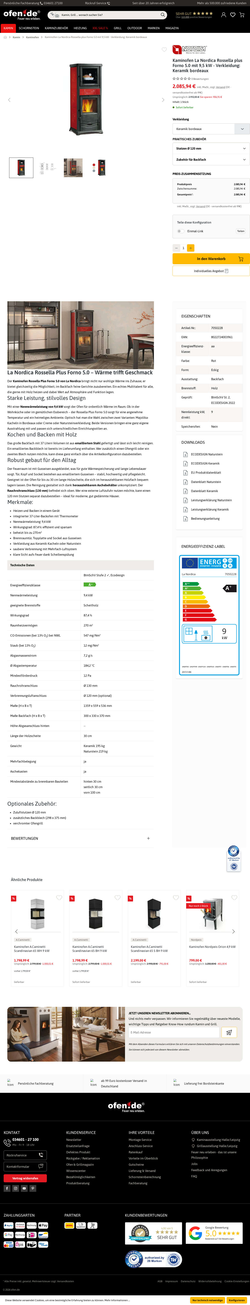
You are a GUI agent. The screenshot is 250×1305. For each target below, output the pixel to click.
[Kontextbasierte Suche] (55, 15)
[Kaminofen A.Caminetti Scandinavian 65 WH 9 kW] (37, 914)
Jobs (194, 1164)
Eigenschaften (195, 316)
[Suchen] (163, 15)
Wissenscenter (76, 1171)
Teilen (240, 231)
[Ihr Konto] (223, 15)
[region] (86, 111)
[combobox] (110, 15)
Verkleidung (181, 119)
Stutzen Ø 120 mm (188, 148)
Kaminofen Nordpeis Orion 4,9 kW (212, 947)
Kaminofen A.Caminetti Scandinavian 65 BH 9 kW (89, 949)
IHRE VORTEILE (141, 1132)
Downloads (193, 442)
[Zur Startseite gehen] (22, 14)
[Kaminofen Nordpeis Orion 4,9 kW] (212, 914)
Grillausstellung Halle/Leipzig (217, 1146)
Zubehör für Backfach (191, 159)
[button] (22, 168)
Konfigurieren (237, 1300)
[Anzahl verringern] (176, 248)
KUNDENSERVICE (81, 1132)
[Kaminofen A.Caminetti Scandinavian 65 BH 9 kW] (95, 914)
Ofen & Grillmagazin (80, 1164)
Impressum (171, 1281)
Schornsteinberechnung (145, 1177)
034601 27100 (53, 3)
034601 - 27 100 (25, 1139)
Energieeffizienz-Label (203, 546)
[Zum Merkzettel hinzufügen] (164, 49)
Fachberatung (138, 1183)
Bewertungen (24, 838)
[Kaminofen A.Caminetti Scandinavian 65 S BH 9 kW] (154, 914)
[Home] (5, 37)
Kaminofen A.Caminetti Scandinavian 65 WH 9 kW (31, 949)
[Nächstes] (163, 99)
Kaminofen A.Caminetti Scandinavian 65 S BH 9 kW (149, 949)
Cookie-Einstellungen (237, 1281)
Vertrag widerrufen (25, 1178)
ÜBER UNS (200, 1132)
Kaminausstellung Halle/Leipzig (218, 1140)
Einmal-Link (195, 231)
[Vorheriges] (9, 99)
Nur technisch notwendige (208, 1300)
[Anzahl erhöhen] (191, 248)
